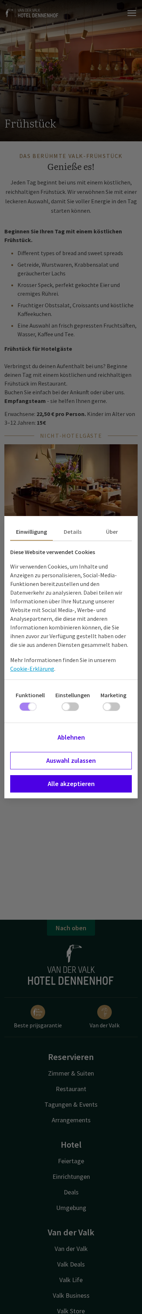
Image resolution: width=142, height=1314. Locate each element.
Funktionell (30, 695)
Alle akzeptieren (71, 783)
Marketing (113, 695)
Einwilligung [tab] (31, 531)
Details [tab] (73, 531)
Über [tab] (112, 531)
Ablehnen (71, 737)
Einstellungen (72, 695)
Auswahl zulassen (71, 760)
